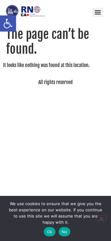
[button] (8, 23)
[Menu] (97, 12)
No (65, 231)
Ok (49, 231)
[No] (101, 218)
